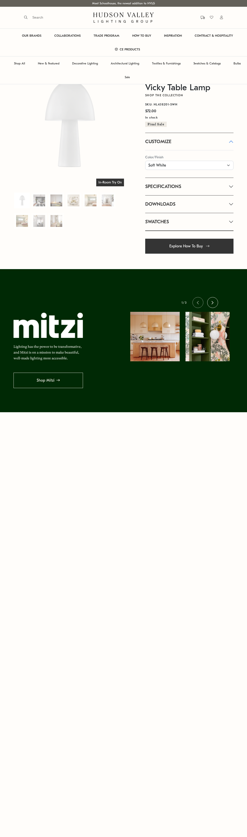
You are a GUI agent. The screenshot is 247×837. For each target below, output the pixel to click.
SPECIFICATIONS (163, 186)
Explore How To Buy (186, 246)
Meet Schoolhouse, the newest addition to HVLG (123, 3)
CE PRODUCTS (129, 49)
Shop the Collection (164, 95)
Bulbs (237, 63)
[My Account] (218, 17)
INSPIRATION (173, 35)
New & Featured (48, 63)
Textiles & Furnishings (166, 63)
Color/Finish (154, 157)
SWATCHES (157, 221)
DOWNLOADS (160, 204)
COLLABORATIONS (67, 35)
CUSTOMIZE (158, 141)
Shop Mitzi (46, 380)
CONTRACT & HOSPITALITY (214, 35)
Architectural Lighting (125, 63)
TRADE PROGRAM (106, 35)
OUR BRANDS (31, 35)
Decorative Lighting (85, 63)
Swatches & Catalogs (207, 63)
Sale (127, 77)
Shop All (19, 63)
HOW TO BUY (141, 35)
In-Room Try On (110, 182)
